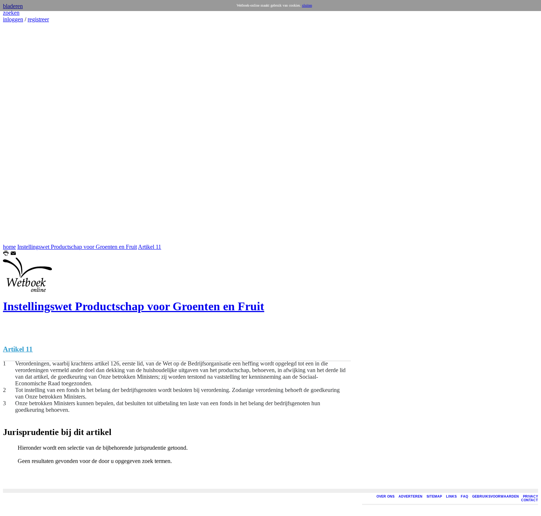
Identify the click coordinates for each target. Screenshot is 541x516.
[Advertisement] (25, 133)
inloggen (13, 19)
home (9, 247)
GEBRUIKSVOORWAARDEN (495, 496)
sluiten (307, 5)
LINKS (451, 496)
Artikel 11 (149, 247)
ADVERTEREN (410, 496)
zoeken (11, 13)
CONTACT (529, 500)
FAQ (464, 496)
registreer (38, 19)
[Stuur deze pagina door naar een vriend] (13, 254)
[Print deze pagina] (6, 254)
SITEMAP (434, 496)
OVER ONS (385, 496)
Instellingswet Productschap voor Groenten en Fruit (77, 247)
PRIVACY (530, 496)
